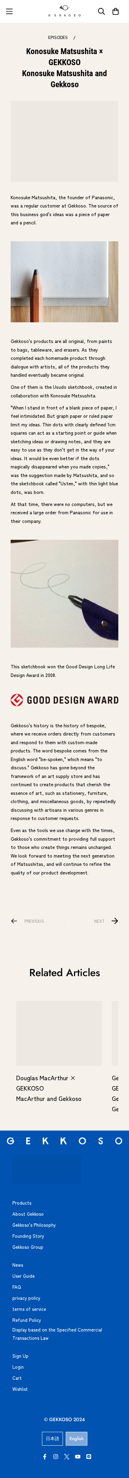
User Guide (23, 1276)
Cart (17, 1378)
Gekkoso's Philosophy (34, 1225)
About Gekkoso (28, 1214)
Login (18, 1367)
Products (21, 1202)
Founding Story (28, 1236)
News (17, 1265)
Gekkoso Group (27, 1247)
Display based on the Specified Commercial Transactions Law (57, 1333)
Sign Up (20, 1356)
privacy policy (26, 1298)
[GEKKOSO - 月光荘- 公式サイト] (65, 11)
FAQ (16, 1287)
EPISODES (58, 37)
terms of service (29, 1309)
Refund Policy (26, 1320)
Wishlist (20, 1389)
